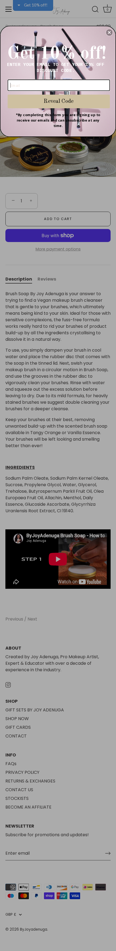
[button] (109, 32)
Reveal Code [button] (58, 101)
